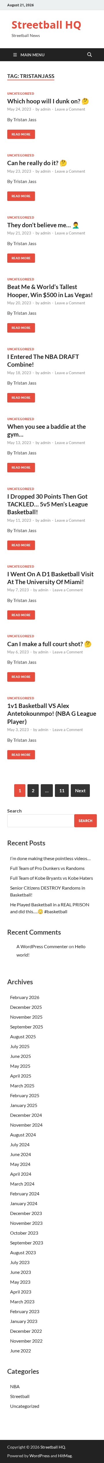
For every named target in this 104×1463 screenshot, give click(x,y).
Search (14, 810)
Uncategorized (20, 94)
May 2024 (20, 1164)
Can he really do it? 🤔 (37, 162)
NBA (15, 1386)
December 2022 (26, 1331)
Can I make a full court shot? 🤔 (49, 643)
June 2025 (20, 1056)
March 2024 (22, 1183)
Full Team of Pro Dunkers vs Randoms (47, 868)
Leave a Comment (70, 109)
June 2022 (20, 1350)
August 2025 (23, 1036)
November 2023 (26, 1223)
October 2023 (24, 1232)
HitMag (65, 1455)
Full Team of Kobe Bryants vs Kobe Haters (51, 878)
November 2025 (26, 1017)
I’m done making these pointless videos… (50, 858)
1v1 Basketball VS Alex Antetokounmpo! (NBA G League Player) (51, 713)
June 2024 (20, 1154)
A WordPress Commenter (42, 946)
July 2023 (19, 1262)
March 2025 (22, 1085)
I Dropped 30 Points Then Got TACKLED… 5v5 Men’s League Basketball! (47, 504)
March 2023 (22, 1301)
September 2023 (26, 1242)
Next (80, 790)
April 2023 (20, 1291)
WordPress (39, 1455)
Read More (19, 133)
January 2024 (23, 1203)
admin (45, 109)
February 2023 (24, 1311)
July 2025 (19, 1046)
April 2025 (20, 1075)
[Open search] (89, 54)
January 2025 (23, 1105)
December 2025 (26, 1007)
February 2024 (24, 1193)
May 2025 (20, 1066)
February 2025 (24, 1095)
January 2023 (23, 1321)
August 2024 (23, 1134)
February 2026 (24, 997)
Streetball (19, 1396)
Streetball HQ (46, 25)
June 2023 (20, 1272)
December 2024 (26, 1115)
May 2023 (20, 1282)
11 (61, 790)
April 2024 (20, 1174)
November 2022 (26, 1340)
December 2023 (26, 1213)
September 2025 (26, 1026)
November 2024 (26, 1124)
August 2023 (23, 1252)
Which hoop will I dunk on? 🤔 (48, 101)
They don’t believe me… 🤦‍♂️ (43, 224)
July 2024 (19, 1144)
